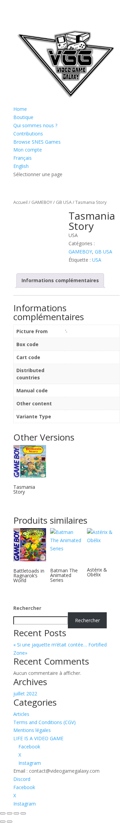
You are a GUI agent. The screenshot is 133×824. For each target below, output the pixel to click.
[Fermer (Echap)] (23, 813)
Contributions (28, 133)
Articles (21, 714)
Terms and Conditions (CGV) (44, 722)
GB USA (64, 202)
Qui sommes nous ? (35, 125)
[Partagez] (16, 813)
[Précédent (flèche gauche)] (2, 822)
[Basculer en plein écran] (9, 813)
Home (20, 109)
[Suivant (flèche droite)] (9, 822)
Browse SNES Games (37, 142)
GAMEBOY (41, 202)
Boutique (23, 117)
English (21, 166)
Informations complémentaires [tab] (60, 280)
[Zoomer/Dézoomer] (2, 813)
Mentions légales (32, 730)
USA (96, 260)
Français (22, 158)
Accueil (20, 202)
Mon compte (27, 149)
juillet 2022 (25, 693)
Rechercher (27, 608)
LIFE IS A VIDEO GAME (38, 738)
